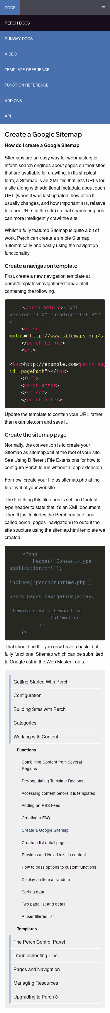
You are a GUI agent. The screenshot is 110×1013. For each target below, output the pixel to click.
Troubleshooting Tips (35, 955)
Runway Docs (19, 38)
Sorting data (33, 892)
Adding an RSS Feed (41, 805)
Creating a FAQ (36, 817)
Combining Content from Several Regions (52, 765)
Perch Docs (17, 23)
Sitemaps (14, 157)
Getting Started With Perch (41, 681)
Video (11, 54)
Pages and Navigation (36, 969)
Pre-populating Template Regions (52, 781)
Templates (27, 929)
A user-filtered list (38, 916)
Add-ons (13, 100)
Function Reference (27, 85)
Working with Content (35, 736)
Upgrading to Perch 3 (35, 996)
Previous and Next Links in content (54, 854)
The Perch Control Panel (39, 941)
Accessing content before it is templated (58, 793)
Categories (24, 722)
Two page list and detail (43, 904)
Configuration (27, 695)
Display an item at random (46, 879)
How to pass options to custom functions (59, 867)
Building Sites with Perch (39, 709)
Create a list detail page (44, 842)
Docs (10, 7)
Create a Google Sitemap (45, 830)
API (8, 116)
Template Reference (27, 69)
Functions (26, 750)
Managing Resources (35, 982)
